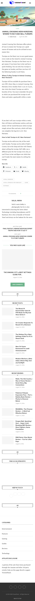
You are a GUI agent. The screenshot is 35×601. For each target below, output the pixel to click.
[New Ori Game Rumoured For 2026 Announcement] (8, 349)
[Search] (33, 3)
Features (5, 534)
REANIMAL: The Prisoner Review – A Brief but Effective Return (24, 411)
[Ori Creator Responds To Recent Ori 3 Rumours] (8, 326)
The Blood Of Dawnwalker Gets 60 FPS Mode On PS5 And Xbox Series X (23, 312)
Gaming (4, 539)
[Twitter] (15, 587)
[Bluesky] (24, 587)
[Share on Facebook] (23, 193)
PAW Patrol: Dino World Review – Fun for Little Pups (24, 439)
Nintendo (6, 185)
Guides (4, 544)
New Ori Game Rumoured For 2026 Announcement (22, 348)
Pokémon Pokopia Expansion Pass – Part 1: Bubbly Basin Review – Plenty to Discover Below (24, 397)
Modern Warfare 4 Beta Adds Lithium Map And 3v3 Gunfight (24, 361)
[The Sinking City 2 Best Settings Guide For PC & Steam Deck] (17, 259)
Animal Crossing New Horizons (12, 182)
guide (26, 182)
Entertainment (7, 529)
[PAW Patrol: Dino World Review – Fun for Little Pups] (8, 440)
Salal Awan (13, 37)
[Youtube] (19, 587)
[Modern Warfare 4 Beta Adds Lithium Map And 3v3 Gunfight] (8, 361)
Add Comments (17, 284)
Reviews (4, 548)
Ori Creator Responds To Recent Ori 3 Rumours (24, 324)
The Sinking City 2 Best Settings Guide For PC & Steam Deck (24, 336)
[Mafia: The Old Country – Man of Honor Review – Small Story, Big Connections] (8, 382)
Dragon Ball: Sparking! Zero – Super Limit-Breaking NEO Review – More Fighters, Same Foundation (24, 425)
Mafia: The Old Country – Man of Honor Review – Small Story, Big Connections (24, 382)
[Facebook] (10, 587)
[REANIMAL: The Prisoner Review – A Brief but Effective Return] (8, 412)
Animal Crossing (8, 179)
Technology (6, 553)
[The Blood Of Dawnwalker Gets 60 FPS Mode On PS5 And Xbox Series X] (8, 311)
